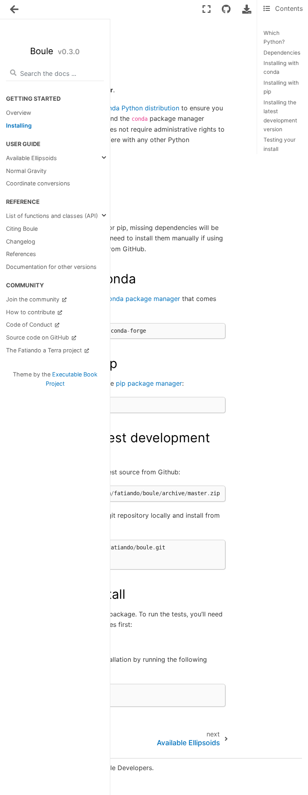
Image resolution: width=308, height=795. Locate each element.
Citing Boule (22, 228)
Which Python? (274, 37)
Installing (19, 125)
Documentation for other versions (51, 266)
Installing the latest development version (280, 115)
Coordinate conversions (38, 183)
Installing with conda (281, 67)
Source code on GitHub (38, 337)
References (21, 253)
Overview (18, 112)
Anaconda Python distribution (134, 108)
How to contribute (31, 312)
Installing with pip (281, 87)
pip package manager (149, 383)
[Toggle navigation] (15, 10)
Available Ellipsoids (31, 158)
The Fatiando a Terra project (44, 350)
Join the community (33, 299)
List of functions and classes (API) (52, 215)
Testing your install (279, 144)
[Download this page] (246, 9)
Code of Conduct (30, 324)
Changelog (20, 241)
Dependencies (281, 52)
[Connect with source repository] (226, 9)
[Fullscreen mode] (206, 9)
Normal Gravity (26, 170)
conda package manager (142, 299)
